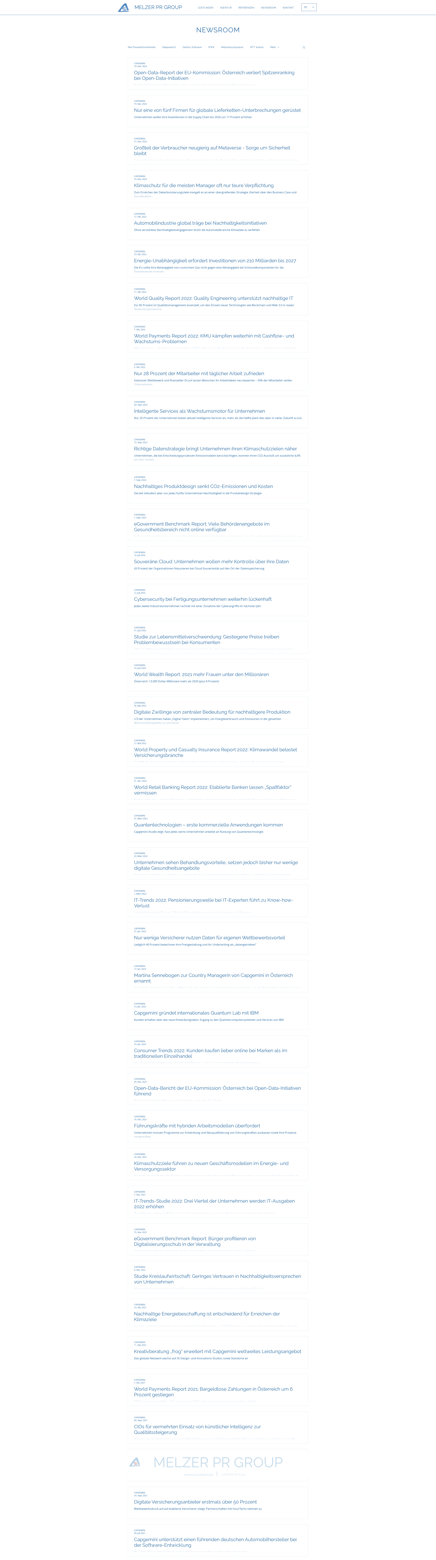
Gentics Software (192, 47)
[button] (304, 47)
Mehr (273, 47)
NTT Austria (256, 47)
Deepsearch (169, 47)
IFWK (211, 47)
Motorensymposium (232, 47)
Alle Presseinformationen (141, 47)
